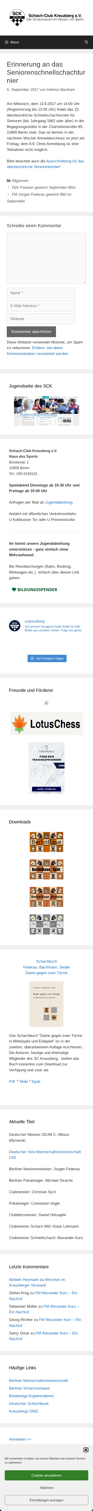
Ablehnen (46, 1488)
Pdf (12, 1081)
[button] (86, 1450)
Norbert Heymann (24, 1280)
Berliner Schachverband (29, 1388)
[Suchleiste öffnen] (86, 42)
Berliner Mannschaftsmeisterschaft (38, 1381)
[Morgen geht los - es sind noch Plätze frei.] (21, 644)
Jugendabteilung (58, 502)
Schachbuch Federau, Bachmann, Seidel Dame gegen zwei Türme (46, 967)
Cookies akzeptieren (46, 1475)
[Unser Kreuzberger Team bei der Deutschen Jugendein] (46, 644)
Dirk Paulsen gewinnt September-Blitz (44, 187)
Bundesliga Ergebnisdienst (31, 1396)
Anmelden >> (20, 1439)
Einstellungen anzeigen (46, 1500)
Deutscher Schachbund (28, 1403)
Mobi (24, 1081)
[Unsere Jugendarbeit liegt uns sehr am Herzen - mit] (72, 644)
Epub (36, 1081)
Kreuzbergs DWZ (23, 1411)
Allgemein (20, 181)
